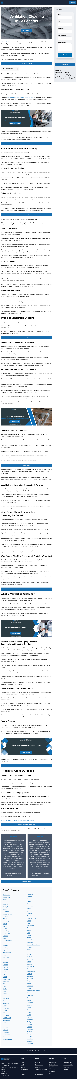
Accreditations (39, 1074)
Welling (29, 983)
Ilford (28, 932)
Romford (29, 1026)
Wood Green (6, 957)
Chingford (29, 916)
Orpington (29, 1034)
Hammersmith (6, 981)
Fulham (5, 991)
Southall (29, 973)
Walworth (5, 935)
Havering (29, 1031)
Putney (4, 1005)
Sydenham (30, 903)
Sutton (29, 1007)
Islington (20, 820)
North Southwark (7, 914)
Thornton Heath (31, 952)
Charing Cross (6, 906)
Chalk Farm (26, 820)
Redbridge (30, 906)
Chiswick (5, 1013)
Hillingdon (30, 1019)
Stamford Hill (6, 933)
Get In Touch (65, 64)
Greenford (30, 959)
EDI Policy (52, 1069)
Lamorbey (30, 1002)
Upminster (30, 1043)
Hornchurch (30, 1038)
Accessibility (52, 1071)
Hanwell (29, 940)
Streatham (5, 1029)
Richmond (30, 942)
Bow (4, 950)
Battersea (5, 967)
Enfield (29, 928)
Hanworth (29, 1017)
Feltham (29, 1024)
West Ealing (30, 925)
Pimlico (5, 928)
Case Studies (24, 1072)
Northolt (29, 969)
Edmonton (5, 1027)
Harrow (29, 949)
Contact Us (24, 1067)
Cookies (37, 1067)
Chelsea (5, 938)
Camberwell (6, 955)
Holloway (32, 820)
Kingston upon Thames (33, 990)
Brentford (29, 911)
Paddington (6, 916)
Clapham (5, 969)
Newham (5, 1037)
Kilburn (5, 926)
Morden (29, 954)
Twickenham (30, 966)
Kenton (29, 935)
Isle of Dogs (6, 996)
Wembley (29, 896)
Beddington (30, 976)
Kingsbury (5, 1022)
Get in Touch (26, 465)
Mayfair (5, 909)
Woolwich (29, 930)
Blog (22, 1062)
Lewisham (5, 1041)
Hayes (29, 1012)
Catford (29, 901)
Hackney (5, 923)
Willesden (5, 962)
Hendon (5, 988)
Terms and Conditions (41, 1069)
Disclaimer (52, 1073)
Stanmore (29, 964)
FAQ (22, 1064)
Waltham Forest (7, 1017)
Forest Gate (6, 1008)
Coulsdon (29, 1036)
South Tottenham (7, 940)
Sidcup (29, 1000)
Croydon (29, 981)
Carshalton (30, 995)
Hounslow (30, 978)
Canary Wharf (6, 979)
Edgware (29, 913)
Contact (73, 2)
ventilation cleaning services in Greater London (20, 97)
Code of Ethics (67, 1067)
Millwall (5, 984)
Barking (29, 937)
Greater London (31, 899)
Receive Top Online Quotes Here (26, 824)
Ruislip (29, 1014)
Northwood (30, 1029)
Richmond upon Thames (33, 944)
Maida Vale (6, 919)
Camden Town (5, 820)
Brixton (4, 974)
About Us (37, 1062)
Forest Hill (30, 894)
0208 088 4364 (5, 1075)
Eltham (29, 961)
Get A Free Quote (26, 881)
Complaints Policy (68, 1064)
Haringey (5, 945)
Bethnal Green (6, 921)
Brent (4, 972)
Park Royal (6, 1015)
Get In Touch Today (27, 63)
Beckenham (30, 957)
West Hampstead (7, 931)
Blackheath (6, 1032)
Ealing (29, 920)
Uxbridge (29, 1041)
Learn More (26, 337)
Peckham (5, 964)
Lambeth (5, 976)
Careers (23, 1074)
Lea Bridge (6, 947)
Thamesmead (31, 971)
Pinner (29, 993)
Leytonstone (6, 1003)
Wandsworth (6, 998)
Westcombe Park (7, 1039)
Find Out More (26, 589)
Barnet (29, 908)
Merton (29, 923)
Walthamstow (6, 1020)
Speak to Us (27, 214)
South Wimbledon (32, 918)
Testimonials (24, 1069)
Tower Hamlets (7, 952)
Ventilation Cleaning (7, 42)
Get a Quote (25, 30)
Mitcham (29, 947)
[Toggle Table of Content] (15, 69)
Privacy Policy (39, 1064)
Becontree (30, 985)
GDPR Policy (53, 1062)
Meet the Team (39, 1072)
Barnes (5, 1025)
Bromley (5, 960)
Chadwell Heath (31, 997)
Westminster (6, 911)
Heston (29, 988)
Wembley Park (7, 1034)
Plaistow (5, 1010)
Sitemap (66, 1069)
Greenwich (5, 1000)
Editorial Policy (68, 1062)
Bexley (29, 1022)
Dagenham (30, 1010)
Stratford (5, 986)
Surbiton (29, 1005)
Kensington (6, 943)
